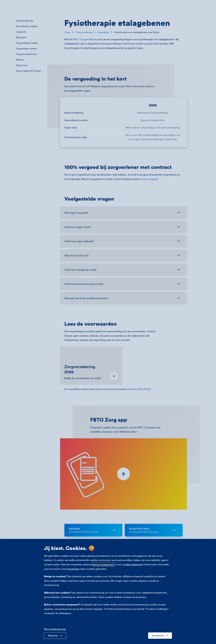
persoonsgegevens (103, 564)
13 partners (73, 568)
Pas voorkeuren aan (55, 629)
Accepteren (158, 635)
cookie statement (132, 564)
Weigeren (53, 635)
